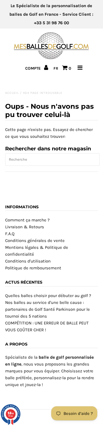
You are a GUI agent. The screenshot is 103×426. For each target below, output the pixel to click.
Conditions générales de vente (35, 240)
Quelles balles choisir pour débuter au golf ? (48, 295)
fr (56, 68)
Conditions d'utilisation (28, 261)
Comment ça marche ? (27, 220)
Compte (33, 68)
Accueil (12, 93)
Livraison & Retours (24, 226)
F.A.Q (10, 233)
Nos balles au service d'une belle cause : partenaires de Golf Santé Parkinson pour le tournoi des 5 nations (47, 309)
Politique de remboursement (33, 267)
